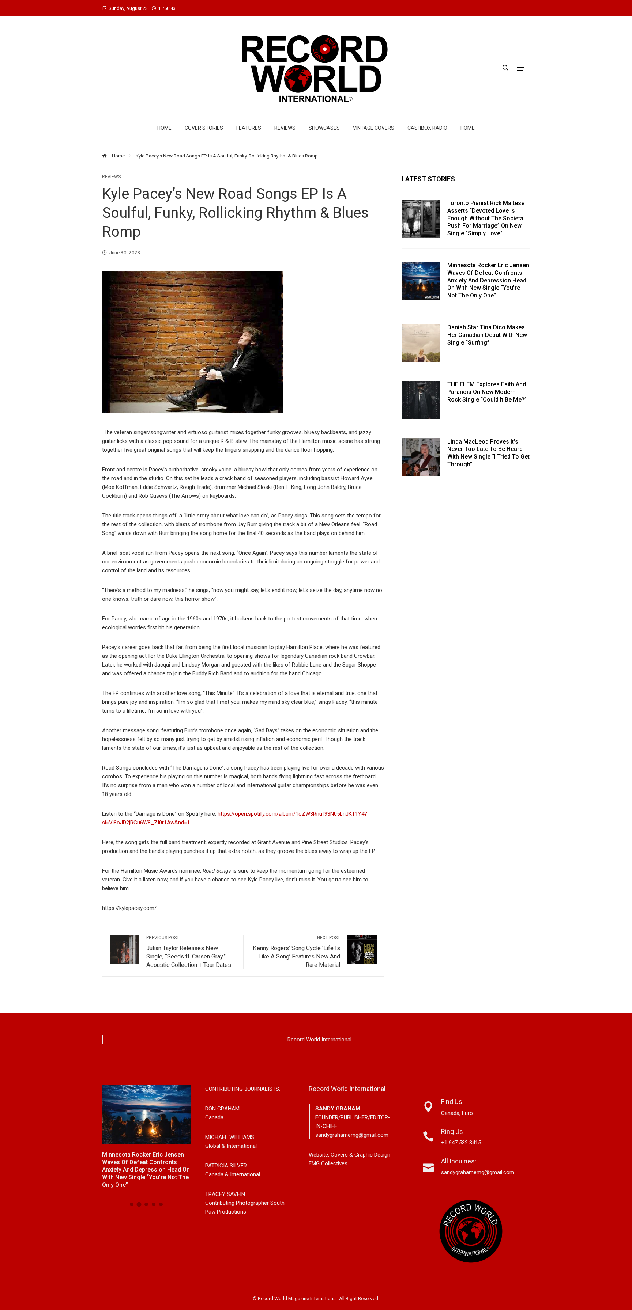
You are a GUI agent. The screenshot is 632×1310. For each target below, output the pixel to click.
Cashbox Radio (427, 128)
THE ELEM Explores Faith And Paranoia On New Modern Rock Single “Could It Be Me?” (487, 392)
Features (248, 128)
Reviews (285, 128)
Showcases (324, 128)
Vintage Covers (373, 128)
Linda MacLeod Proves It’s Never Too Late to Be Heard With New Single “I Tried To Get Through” (488, 453)
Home (164, 128)
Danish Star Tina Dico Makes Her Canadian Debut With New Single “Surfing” (487, 335)
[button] (131, 1204)
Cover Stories (204, 128)
